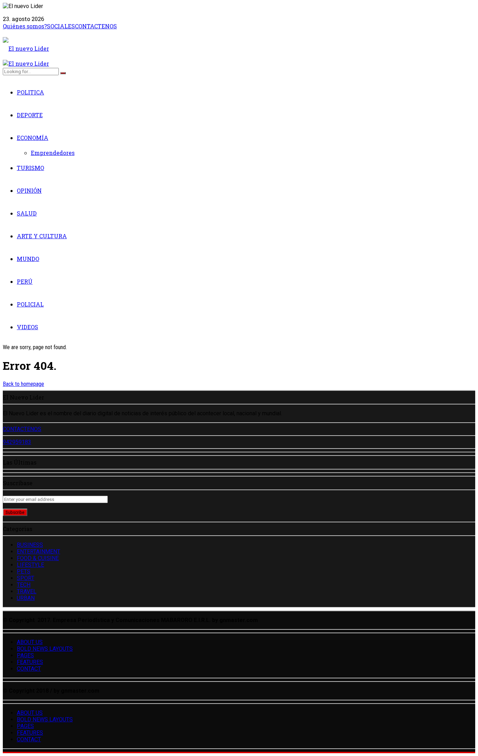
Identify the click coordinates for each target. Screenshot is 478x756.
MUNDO (28, 258)
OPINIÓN (29, 190)
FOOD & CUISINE (38, 558)
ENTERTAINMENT (38, 551)
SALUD (27, 213)
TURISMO (30, 167)
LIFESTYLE (30, 564)
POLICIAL (30, 304)
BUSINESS (30, 545)
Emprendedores (53, 152)
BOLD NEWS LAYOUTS (45, 648)
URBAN (26, 598)
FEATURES (30, 662)
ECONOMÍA (32, 137)
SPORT (25, 578)
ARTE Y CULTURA (42, 236)
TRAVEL (26, 591)
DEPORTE (30, 115)
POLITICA (30, 92)
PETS (23, 571)
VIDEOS (27, 327)
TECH (23, 584)
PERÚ (25, 281)
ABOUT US (30, 642)
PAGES (25, 655)
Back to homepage (23, 384)
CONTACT (29, 668)
